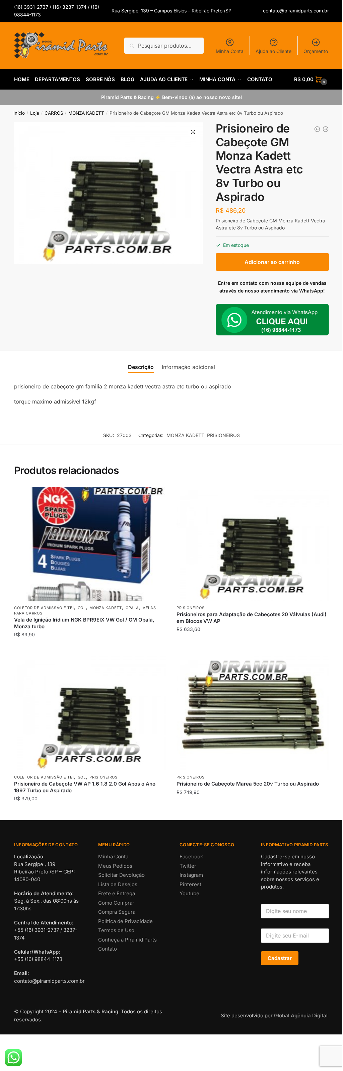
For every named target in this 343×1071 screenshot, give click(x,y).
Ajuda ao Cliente (273, 51)
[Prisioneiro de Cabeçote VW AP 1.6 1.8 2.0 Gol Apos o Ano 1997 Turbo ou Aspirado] (90, 713)
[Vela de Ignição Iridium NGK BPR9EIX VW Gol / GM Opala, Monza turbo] (90, 544)
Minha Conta (230, 51)
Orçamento (315, 51)
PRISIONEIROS (223, 435)
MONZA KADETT (86, 113)
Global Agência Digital (301, 1015)
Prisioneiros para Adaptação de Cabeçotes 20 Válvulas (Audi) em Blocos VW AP (252, 617)
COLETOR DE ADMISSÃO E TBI (44, 607)
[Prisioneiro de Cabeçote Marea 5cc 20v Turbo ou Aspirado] (253, 713)
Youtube (189, 893)
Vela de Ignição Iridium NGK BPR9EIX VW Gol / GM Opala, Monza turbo (84, 623)
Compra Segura (116, 912)
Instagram (191, 875)
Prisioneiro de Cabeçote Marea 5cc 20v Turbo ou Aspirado (248, 784)
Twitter (188, 866)
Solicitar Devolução (121, 875)
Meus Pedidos (115, 866)
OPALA (132, 607)
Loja (34, 113)
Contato (107, 949)
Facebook (191, 856)
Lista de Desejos (117, 884)
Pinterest (190, 884)
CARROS (54, 113)
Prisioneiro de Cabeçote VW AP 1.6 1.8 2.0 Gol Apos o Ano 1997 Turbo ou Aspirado (84, 787)
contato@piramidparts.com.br (296, 10)
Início (19, 113)
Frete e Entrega (116, 893)
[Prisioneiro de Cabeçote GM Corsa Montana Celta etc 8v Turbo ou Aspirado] (317, 129)
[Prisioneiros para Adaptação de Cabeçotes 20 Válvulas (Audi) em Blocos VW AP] (253, 544)
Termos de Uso (116, 930)
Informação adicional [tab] (188, 367)
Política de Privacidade (125, 921)
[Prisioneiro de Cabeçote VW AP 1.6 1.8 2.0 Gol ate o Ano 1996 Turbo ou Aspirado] (325, 129)
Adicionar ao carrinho (272, 262)
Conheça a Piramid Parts (127, 939)
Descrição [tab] (141, 367)
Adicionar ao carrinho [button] (90, 648)
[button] (193, 131)
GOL (82, 607)
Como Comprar (116, 903)
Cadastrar (280, 958)
